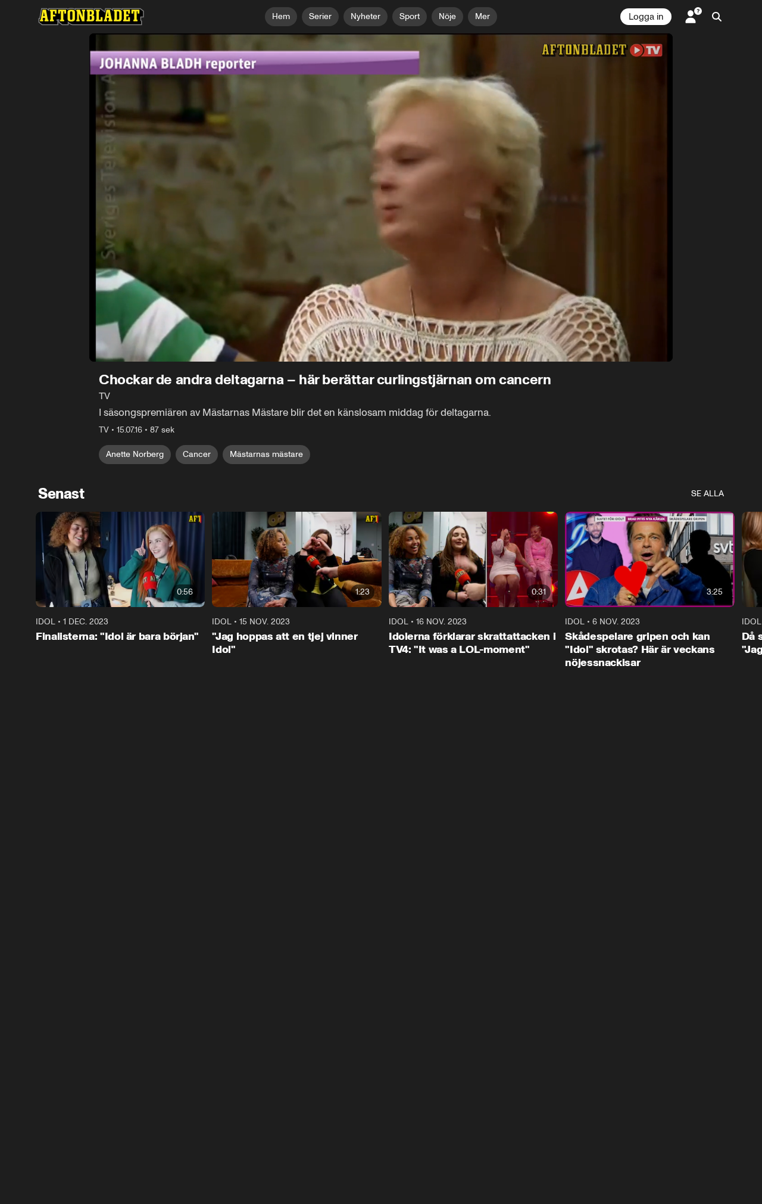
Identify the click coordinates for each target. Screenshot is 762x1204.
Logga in (646, 16)
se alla (707, 494)
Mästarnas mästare (266, 454)
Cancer (197, 454)
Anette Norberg (135, 454)
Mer (482, 16)
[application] (381, 197)
